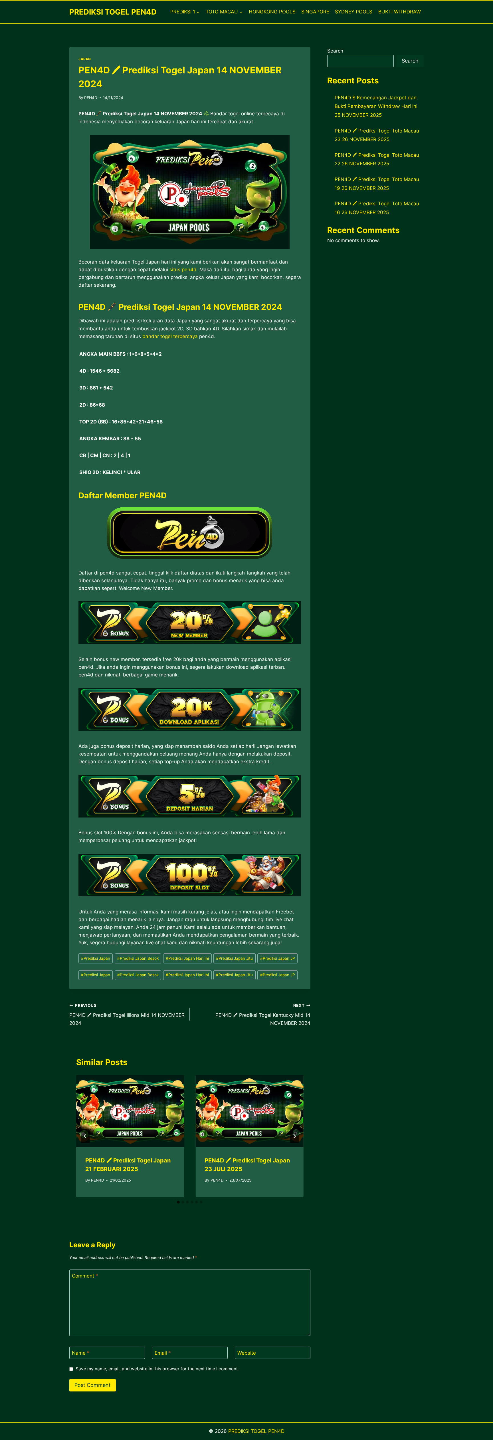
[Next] (294, 1136)
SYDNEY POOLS (353, 12)
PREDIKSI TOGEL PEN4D (256, 1431)
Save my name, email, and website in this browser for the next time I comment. (157, 1368)
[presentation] (130, 1111)
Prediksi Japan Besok (138, 958)
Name (81, 1353)
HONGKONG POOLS (272, 12)
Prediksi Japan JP (277, 958)
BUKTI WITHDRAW (399, 12)
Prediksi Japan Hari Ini (187, 958)
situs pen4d (183, 269)
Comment (85, 1276)
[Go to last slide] (85, 1136)
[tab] (178, 1202)
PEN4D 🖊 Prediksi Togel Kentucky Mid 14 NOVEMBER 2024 (262, 1014)
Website (246, 1353)
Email (163, 1353)
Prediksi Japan (95, 958)
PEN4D (90, 97)
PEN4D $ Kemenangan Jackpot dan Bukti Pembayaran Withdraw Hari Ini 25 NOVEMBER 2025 (376, 106)
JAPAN (84, 59)
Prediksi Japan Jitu (234, 958)
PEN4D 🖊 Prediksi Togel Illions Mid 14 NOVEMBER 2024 (127, 1014)
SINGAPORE (315, 12)
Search (335, 51)
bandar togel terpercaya (170, 336)
